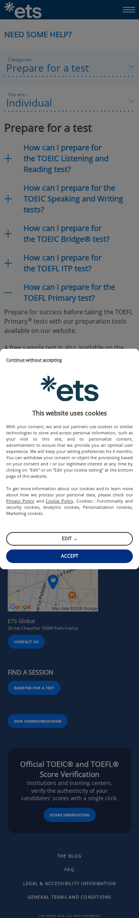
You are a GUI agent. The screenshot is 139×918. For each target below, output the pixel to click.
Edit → (70, 538)
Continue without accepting (34, 360)
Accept (69, 556)
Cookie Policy (59, 501)
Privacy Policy (20, 501)
